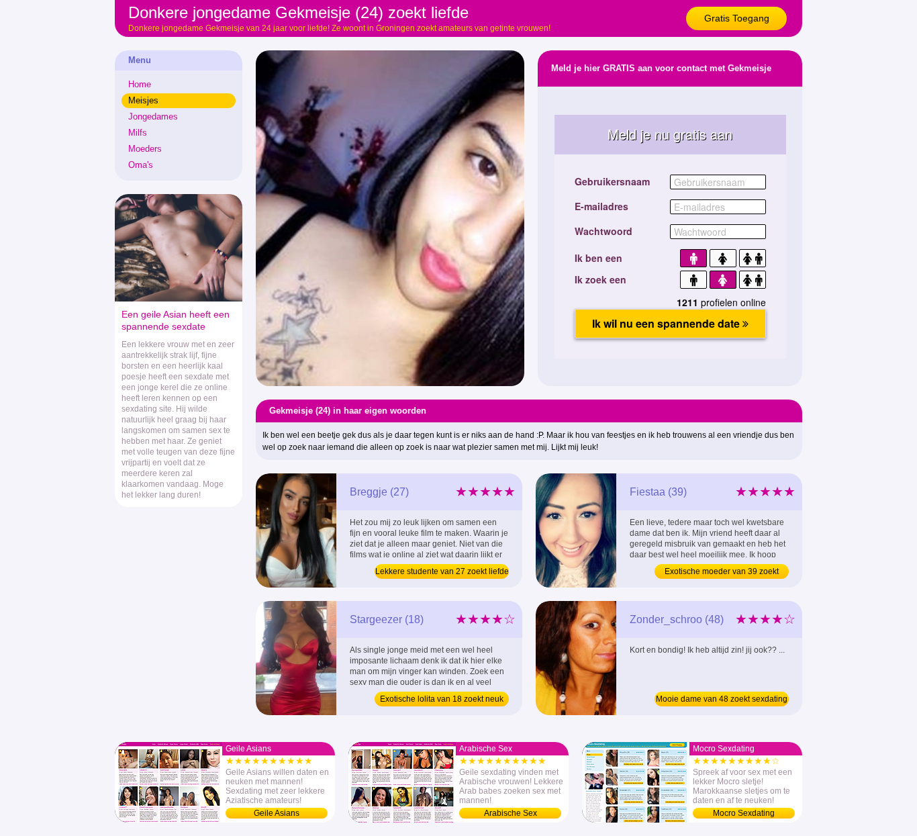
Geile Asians (276, 813)
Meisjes (143, 100)
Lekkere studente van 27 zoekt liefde (442, 571)
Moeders (145, 149)
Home (139, 84)
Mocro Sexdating (744, 813)
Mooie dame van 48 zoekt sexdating (721, 699)
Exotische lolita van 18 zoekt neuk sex (441, 700)
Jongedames (153, 116)
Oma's (140, 165)
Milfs (137, 133)
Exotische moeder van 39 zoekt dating (722, 573)
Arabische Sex (510, 813)
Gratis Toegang (736, 18)
